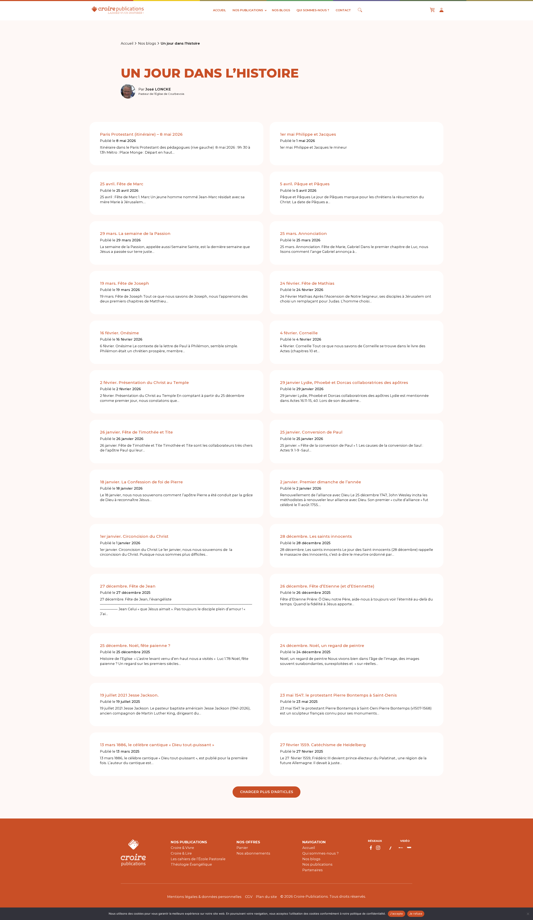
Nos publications (248, 10)
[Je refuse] (528, 914)
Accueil (219, 10)
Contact (343, 10)
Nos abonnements (253, 853)
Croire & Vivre (182, 848)
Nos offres (248, 842)
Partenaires (312, 870)
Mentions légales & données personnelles (204, 897)
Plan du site (266, 897)
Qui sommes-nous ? (312, 10)
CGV (249, 897)
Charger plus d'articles (266, 792)
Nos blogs (281, 10)
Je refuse (415, 913)
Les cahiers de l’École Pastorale (198, 859)
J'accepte (396, 913)
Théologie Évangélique (191, 864)
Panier (242, 848)
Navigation (314, 842)
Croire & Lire (181, 853)
